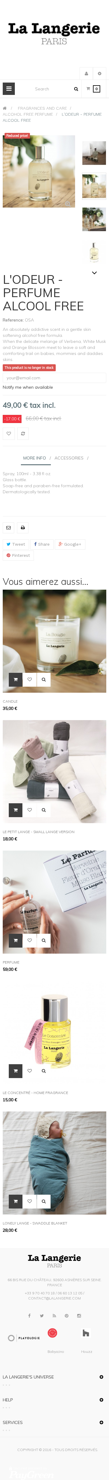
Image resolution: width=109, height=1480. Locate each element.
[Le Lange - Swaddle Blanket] (54, 1162)
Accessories (69, 458)
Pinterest (20, 555)
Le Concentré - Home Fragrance (35, 1092)
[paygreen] (56, 1475)
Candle (10, 701)
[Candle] (54, 640)
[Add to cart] (15, 680)
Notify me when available (28, 387)
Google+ (72, 544)
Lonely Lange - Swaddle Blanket (35, 1223)
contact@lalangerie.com (54, 1298)
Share (43, 544)
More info (34, 458)
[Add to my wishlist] (9, 434)
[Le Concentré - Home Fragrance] (54, 1032)
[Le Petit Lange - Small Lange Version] (54, 771)
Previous (94, 133)
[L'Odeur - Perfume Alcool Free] (94, 153)
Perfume (11, 962)
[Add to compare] (23, 434)
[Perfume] (54, 901)
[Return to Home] (5, 108)
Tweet (18, 544)
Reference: (13, 320)
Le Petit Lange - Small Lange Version (38, 831)
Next (94, 273)
